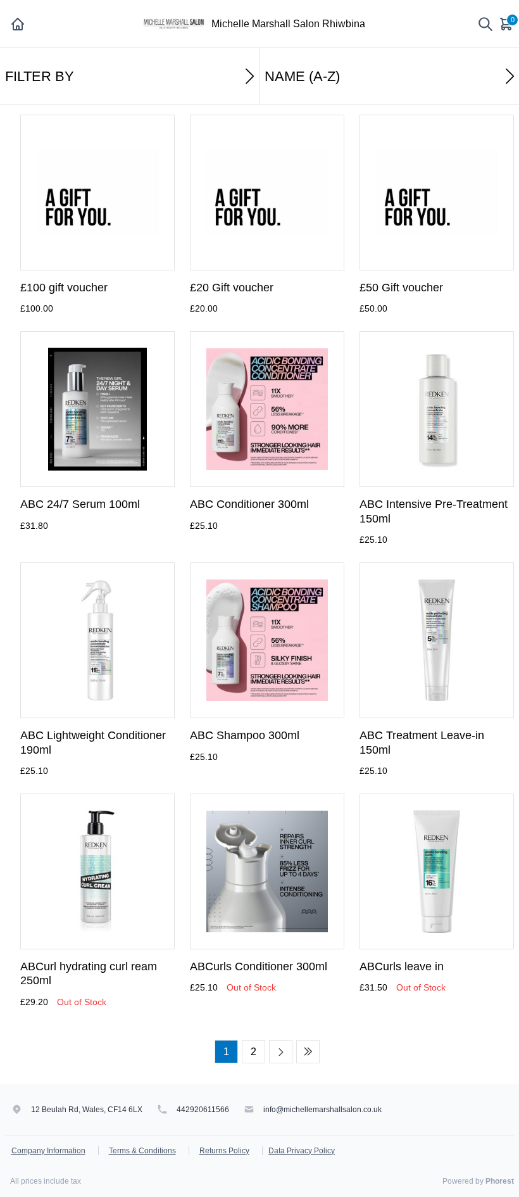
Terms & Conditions (142, 1150)
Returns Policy (224, 1150)
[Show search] (485, 24)
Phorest (499, 1181)
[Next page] (280, 1051)
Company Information (48, 1150)
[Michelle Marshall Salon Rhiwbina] (175, 23)
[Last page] (308, 1051)
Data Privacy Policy (301, 1150)
